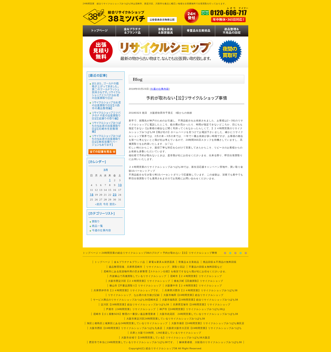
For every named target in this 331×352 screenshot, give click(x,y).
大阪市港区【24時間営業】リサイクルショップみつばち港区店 (207, 323)
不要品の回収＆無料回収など (205, 266)
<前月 (98, 204)
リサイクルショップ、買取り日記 (165, 266)
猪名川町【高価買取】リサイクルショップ (198, 280)
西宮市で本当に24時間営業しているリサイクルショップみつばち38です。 (132, 342)
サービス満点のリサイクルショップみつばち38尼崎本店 (125, 299)
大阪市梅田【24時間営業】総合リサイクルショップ (193, 295)
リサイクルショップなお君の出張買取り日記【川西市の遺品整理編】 (106, 105)
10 (120, 185)
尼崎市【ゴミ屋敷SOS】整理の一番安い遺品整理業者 (124, 314)
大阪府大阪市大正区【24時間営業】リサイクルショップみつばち (204, 328)
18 (91, 194)
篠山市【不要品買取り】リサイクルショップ (135, 285)
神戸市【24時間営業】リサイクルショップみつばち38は (192, 309)
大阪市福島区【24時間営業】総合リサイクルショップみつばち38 (200, 299)
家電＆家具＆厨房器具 (162, 262)
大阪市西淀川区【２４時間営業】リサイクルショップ (139, 280)
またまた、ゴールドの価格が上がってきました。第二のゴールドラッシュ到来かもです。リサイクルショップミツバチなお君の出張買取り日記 (106, 90)
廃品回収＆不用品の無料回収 (220, 262)
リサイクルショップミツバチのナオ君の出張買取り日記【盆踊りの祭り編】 (106, 115)
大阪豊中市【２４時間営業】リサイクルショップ (193, 285)
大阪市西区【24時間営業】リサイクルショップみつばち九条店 (125, 328)
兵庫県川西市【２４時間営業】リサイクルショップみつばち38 (201, 290)
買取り (96, 221)
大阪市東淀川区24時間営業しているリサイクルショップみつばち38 (165, 318)
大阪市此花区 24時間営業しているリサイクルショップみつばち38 (198, 314)
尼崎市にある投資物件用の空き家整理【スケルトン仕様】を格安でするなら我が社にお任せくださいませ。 (166, 271)
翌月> (112, 204)
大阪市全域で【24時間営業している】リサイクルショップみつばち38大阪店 (165, 337)
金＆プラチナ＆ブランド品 (129, 262)
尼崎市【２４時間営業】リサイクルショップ (196, 276)
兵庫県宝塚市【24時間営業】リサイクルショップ (201, 304)
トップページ (102, 262)
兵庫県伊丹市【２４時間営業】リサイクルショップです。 (127, 290)
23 (115, 194)
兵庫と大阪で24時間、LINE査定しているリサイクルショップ (165, 332)
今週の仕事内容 (160, 88)
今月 (105, 204)
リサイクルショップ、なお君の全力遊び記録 (134, 295)
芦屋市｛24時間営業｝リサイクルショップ (131, 309)
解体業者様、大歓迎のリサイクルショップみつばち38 (210, 342)
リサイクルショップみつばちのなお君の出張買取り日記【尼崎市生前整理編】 (106, 127)
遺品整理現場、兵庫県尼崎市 (125, 266)
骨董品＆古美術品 (188, 262)
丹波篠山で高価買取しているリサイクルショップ (137, 276)
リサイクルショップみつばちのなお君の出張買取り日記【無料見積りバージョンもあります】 (106, 140)
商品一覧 (97, 226)
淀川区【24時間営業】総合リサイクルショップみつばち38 (135, 304)
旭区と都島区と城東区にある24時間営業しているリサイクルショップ (127, 323)
